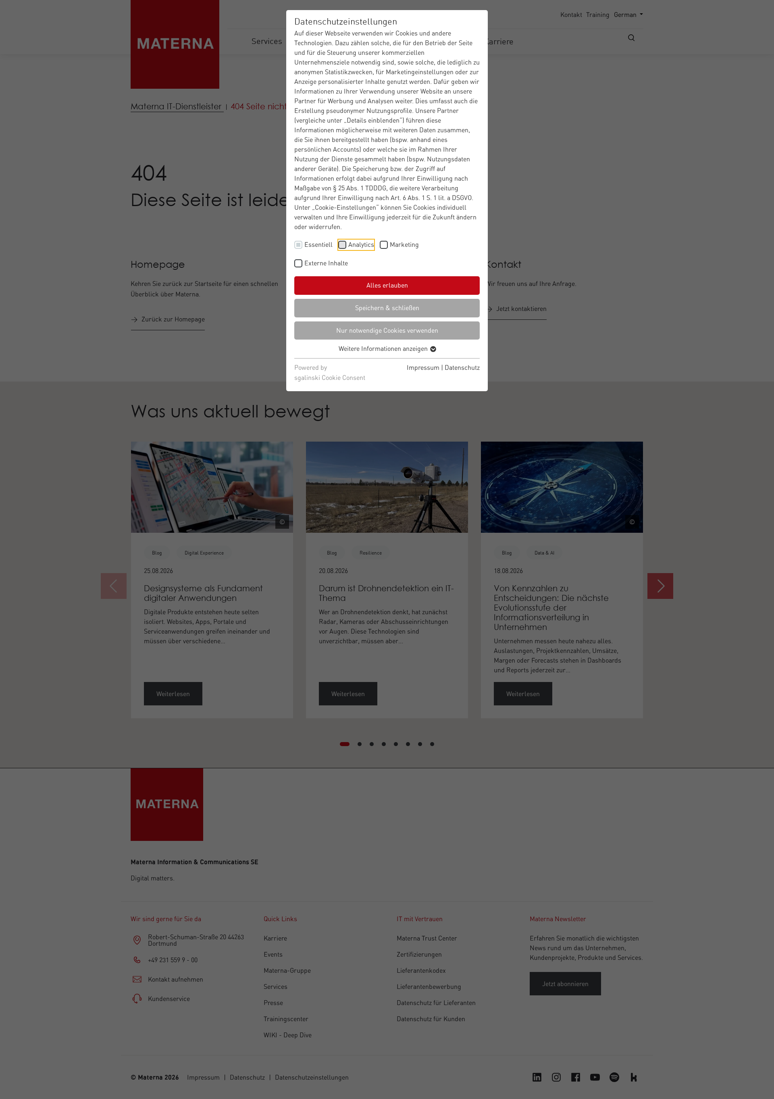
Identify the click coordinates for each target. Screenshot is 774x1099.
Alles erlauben (387, 285)
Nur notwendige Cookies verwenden (387, 330)
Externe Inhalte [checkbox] (326, 263)
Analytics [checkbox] (361, 244)
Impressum (423, 367)
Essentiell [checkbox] (318, 244)
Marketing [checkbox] (404, 244)
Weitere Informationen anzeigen (384, 348)
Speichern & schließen (387, 308)
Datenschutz (462, 367)
